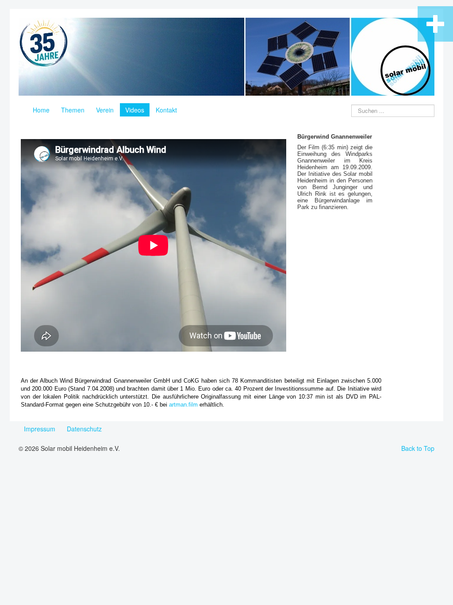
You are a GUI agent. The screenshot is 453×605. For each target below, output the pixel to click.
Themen (72, 109)
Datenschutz (84, 428)
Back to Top (417, 448)
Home (41, 109)
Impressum (39, 428)
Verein (105, 109)
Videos (134, 109)
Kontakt (166, 109)
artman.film (183, 404)
